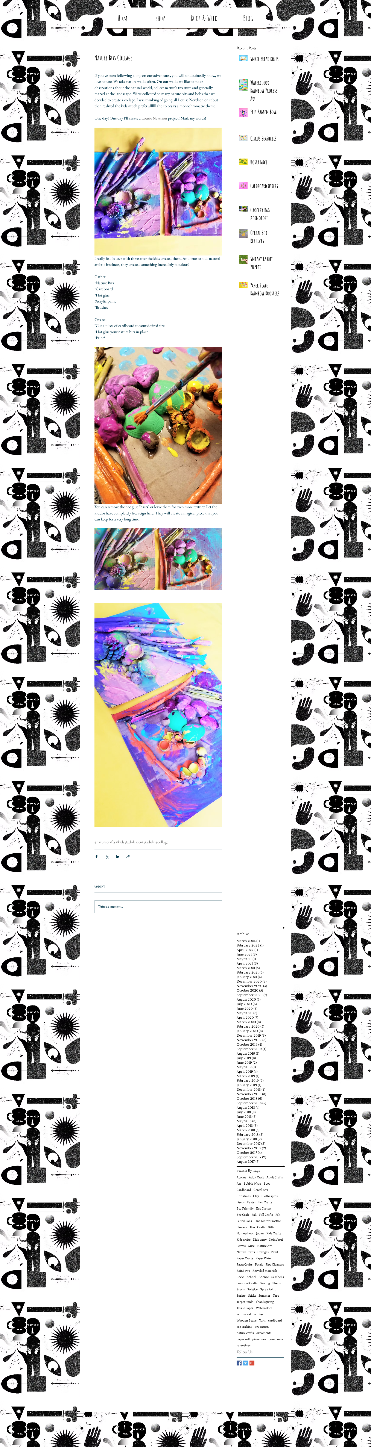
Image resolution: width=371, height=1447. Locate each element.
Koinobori (276, 1239)
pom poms (276, 1339)
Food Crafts (257, 1227)
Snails (241, 1289)
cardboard (275, 1320)
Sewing (265, 1283)
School (251, 1277)
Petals (259, 1264)
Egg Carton (263, 1208)
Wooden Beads (247, 1320)
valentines (244, 1345)
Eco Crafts (265, 1202)
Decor (241, 1202)
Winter (258, 1314)
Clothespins (270, 1196)
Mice (251, 1245)
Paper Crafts (245, 1258)
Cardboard (244, 1189)
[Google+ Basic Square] (251, 1363)
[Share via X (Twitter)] (107, 857)
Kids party (260, 1239)
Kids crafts (244, 1239)
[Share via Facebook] (96, 857)
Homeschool (245, 1233)
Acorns (241, 1177)
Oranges (263, 1252)
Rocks (240, 1277)
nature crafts (245, 1333)
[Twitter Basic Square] (245, 1363)
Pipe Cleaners (275, 1264)
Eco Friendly (245, 1208)
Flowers (242, 1227)
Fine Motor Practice (267, 1221)
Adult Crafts (274, 1177)
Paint (274, 1252)
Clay (256, 1196)
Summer (264, 1295)
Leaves (241, 1245)
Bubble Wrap (252, 1183)
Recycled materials (264, 1270)
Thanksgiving (265, 1301)
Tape (276, 1295)
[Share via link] (128, 857)
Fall (254, 1214)
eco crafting (244, 1326)
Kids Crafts (273, 1233)
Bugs (267, 1183)
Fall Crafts (266, 1214)
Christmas (244, 1196)
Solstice (252, 1289)
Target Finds (245, 1301)
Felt (277, 1214)
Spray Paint (268, 1289)
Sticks (252, 1295)
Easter (251, 1202)
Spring (241, 1295)
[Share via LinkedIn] (118, 857)
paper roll (243, 1339)
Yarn (262, 1320)
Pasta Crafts (244, 1264)
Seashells (277, 1277)
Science (264, 1277)
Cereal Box (261, 1189)
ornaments (263, 1333)
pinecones (259, 1339)
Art (239, 1183)
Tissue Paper (245, 1308)
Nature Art (264, 1245)
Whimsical (244, 1314)
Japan (260, 1233)
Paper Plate (263, 1258)
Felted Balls (244, 1221)
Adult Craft (256, 1177)
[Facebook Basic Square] (239, 1363)
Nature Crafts (246, 1252)
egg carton (262, 1326)
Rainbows (243, 1270)
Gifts (271, 1227)
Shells (276, 1283)
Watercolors (264, 1308)
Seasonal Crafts (247, 1283)
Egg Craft (243, 1214)
